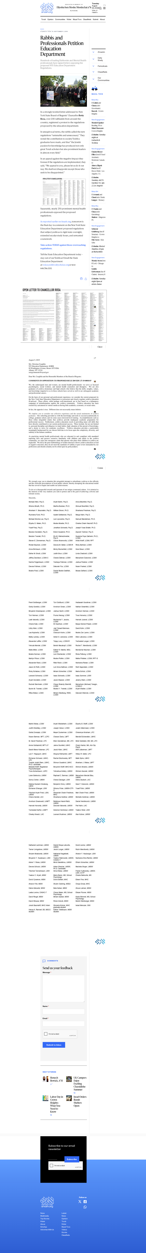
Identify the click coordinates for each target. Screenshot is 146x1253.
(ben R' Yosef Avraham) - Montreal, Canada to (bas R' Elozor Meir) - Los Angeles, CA (98, 163)
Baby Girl (95, 192)
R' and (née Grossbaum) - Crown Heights (97, 108)
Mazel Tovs (66, 1227)
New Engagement (98, 120)
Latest (64, 1213)
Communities (60, 20)
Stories (64, 1233)
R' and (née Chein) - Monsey (98, 197)
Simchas (43, 1227)
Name (46, 1007)
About (102, 20)
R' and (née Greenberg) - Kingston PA (98, 214)
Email (45, 1019)
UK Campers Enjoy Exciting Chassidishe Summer (80, 1083)
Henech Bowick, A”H (56, 1079)
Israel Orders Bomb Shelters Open (80, 1101)
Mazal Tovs (77, 20)
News (42, 29)
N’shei (69, 20)
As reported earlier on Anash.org (55, 221)
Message (47, 973)
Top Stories (44, 1219)
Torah (43, 20)
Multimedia (44, 1216)
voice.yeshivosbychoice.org (56, 264)
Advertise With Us (47, 1230)
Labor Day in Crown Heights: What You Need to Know (56, 1104)
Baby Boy (95, 100)
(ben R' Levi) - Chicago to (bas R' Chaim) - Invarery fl (98, 267)
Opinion (50, 20)
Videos (64, 1230)
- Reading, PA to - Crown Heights (98, 126)
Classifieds (87, 20)
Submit (95, 20)
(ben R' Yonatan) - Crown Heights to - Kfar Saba (98, 236)
